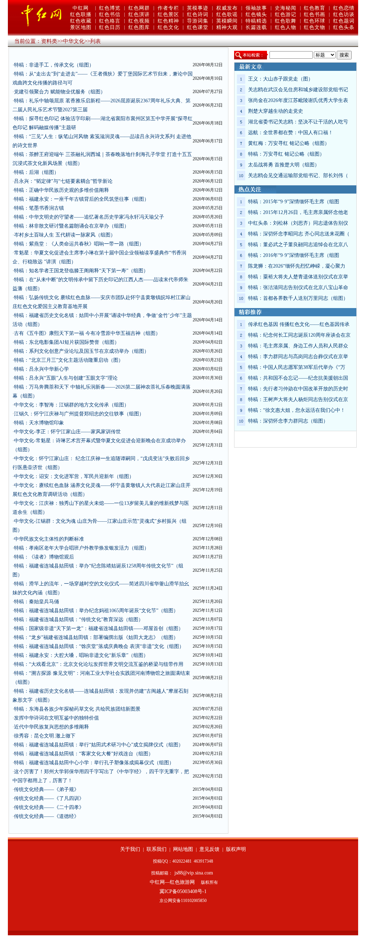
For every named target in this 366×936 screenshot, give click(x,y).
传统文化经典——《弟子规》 (46, 789)
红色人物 (285, 27)
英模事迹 (197, 8)
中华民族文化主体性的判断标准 (49, 539)
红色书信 (109, 14)
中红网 (81, 8)
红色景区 (168, 14)
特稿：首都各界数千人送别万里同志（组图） (298, 298)
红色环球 (314, 21)
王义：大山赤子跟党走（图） (280, 79)
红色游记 (285, 14)
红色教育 (314, 8)
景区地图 (81, 27)
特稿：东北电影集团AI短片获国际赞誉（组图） (66, 342)
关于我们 (130, 849)
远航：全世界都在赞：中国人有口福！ (290, 132)
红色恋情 (344, 8)
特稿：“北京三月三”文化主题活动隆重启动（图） (68, 360)
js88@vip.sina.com (193, 873)
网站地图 (183, 849)
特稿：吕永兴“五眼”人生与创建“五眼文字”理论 (66, 378)
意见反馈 (209, 849)
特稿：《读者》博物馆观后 (44, 557)
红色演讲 (139, 14)
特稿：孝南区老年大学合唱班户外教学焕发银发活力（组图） (81, 548)
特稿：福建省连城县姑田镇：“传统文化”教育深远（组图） (78, 619)
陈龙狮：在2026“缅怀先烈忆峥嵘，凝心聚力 (296, 266)
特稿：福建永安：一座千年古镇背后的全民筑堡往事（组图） (81, 199)
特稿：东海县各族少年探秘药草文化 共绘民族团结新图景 (77, 709)
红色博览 (109, 8)
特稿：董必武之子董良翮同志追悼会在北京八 (298, 244)
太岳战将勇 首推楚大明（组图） (284, 164)
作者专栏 (168, 8)
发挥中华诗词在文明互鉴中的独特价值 (56, 718)
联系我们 (157, 849)
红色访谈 (344, 14)
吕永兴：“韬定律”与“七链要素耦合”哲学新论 (63, 181)
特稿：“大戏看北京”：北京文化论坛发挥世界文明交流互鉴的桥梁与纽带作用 (98, 664)
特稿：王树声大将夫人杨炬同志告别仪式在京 (298, 399)
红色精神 (168, 21)
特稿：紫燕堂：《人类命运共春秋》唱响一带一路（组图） (79, 244)
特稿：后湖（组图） (36, 172)
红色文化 (168, 27)
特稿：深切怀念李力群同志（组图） (288, 421)
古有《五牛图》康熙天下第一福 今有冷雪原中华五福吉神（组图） (87, 333)
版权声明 (236, 849)
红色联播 (81, 14)
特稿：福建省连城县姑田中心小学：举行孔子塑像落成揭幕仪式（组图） (94, 762)
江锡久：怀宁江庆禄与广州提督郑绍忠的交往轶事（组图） (79, 413)
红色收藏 (81, 21)
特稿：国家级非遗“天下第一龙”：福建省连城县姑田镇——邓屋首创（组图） (98, 628)
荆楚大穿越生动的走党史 (275, 111)
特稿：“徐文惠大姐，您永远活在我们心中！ (296, 410)
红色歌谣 (227, 14)
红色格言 (109, 21)
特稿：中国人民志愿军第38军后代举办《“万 (296, 367)
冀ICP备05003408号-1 (183, 891)
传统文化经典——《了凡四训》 (49, 798)
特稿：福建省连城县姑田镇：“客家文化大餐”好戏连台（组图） (83, 753)
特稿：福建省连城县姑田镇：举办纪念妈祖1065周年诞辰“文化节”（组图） (96, 610)
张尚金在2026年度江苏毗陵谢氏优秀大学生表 (298, 100)
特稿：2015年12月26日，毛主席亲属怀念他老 (298, 212)
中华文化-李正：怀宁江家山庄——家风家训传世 (67, 431)
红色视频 (139, 21)
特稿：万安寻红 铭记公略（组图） (286, 154)
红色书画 (314, 14)
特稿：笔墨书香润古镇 (39, 208)
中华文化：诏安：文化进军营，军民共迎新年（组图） (74, 476)
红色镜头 (256, 14)
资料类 (49, 41)
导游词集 (197, 21)
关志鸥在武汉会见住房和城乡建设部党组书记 (298, 89)
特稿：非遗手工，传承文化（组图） (54, 65)
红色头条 (344, 27)
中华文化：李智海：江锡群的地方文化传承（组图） (71, 405)
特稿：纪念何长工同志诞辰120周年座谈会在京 (299, 335)
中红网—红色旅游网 (172, 882)
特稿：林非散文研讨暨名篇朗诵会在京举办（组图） (71, 226)
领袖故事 (256, 8)
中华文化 (73, 41)
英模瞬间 (227, 21)
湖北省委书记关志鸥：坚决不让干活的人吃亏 (298, 122)
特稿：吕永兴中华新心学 (41, 369)
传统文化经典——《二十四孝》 (49, 807)
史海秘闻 (285, 8)
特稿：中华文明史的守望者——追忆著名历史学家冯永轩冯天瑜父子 (89, 217)
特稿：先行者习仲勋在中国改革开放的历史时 (298, 388)
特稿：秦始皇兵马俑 (36, 601)
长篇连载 (256, 27)
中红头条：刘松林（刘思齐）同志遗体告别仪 (298, 223)
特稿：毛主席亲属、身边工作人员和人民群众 (298, 345)
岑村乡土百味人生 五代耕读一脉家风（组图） (64, 235)
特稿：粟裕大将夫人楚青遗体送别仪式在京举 (298, 276)
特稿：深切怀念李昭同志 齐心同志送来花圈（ (299, 234)
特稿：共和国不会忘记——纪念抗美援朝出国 (298, 378)
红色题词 (344, 21)
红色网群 (139, 8)
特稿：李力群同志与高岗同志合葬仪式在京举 (298, 356)
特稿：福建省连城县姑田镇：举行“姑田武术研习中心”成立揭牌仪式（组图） (98, 744)
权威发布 (227, 8)
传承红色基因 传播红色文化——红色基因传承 (299, 324)
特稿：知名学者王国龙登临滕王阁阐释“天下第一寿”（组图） (81, 270)
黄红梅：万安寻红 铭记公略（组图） (289, 143)
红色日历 (109, 27)
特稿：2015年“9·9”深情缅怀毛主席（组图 (293, 201)
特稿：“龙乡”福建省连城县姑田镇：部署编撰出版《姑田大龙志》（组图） (96, 637)
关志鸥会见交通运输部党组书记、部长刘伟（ (298, 175)
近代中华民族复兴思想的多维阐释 (51, 727)
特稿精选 (256, 21)
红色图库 (139, 27)
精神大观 (227, 27)
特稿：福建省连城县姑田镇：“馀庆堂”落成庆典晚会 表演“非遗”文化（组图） (99, 646)
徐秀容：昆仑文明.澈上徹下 (44, 735)
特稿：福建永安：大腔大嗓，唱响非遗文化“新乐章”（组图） (81, 655)
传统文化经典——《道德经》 (46, 816)
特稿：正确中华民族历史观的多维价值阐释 (61, 190)
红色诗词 (197, 14)
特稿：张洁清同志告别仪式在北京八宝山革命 (298, 287)
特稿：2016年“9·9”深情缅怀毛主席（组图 (293, 255)
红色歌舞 (285, 21)
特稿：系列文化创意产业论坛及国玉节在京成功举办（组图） (81, 351)
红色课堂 (197, 27)
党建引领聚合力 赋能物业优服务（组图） (59, 91)
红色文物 (314, 27)
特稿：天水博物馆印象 (39, 422)
